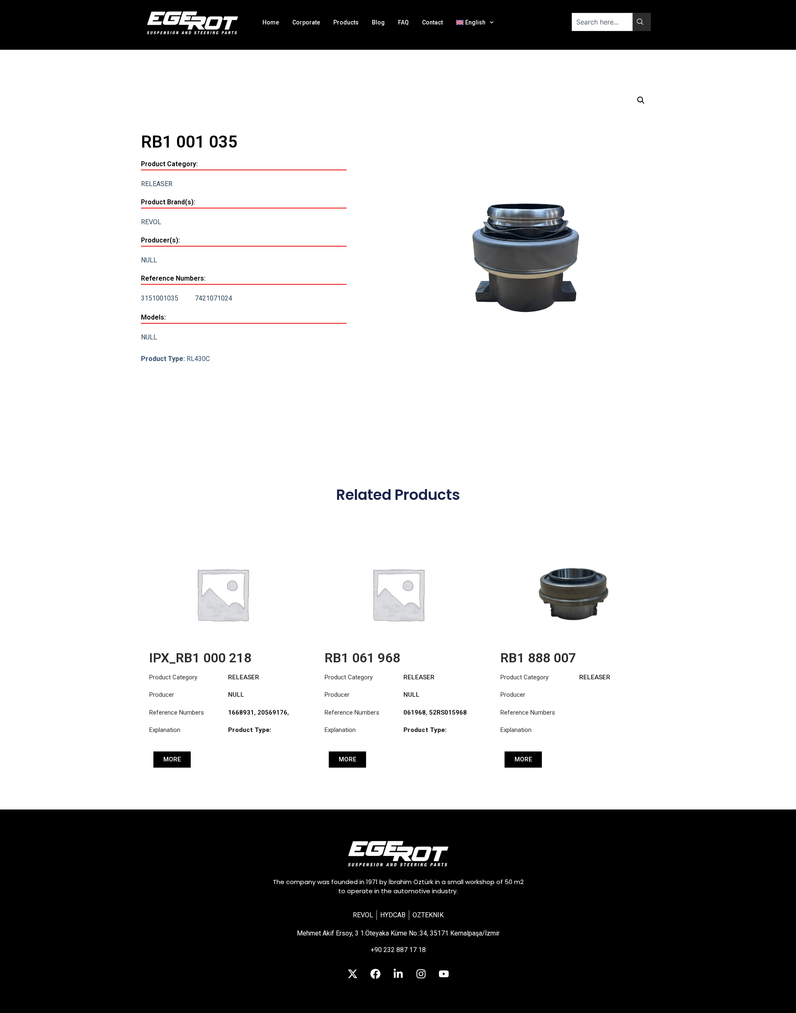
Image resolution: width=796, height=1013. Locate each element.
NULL (149, 260)
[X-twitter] (352, 973)
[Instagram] (420, 973)
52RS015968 (448, 712)
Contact (432, 22)
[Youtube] (443, 973)
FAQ (403, 22)
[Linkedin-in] (398, 973)
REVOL (151, 222)
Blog (378, 22)
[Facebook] (375, 973)
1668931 (241, 712)
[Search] (642, 22)
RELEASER (156, 184)
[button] (640, 100)
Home (270, 22)
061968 (414, 712)
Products (346, 22)
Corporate (306, 22)
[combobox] (602, 22)
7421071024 (213, 298)
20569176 (272, 712)
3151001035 (159, 298)
